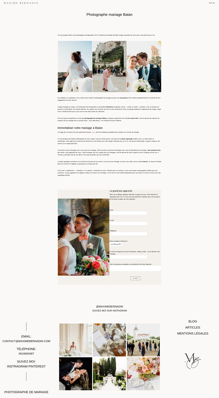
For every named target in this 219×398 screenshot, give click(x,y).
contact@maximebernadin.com (26, 341)
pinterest (37, 366)
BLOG (192, 321)
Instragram (17, 366)
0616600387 (26, 353)
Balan (94, 132)
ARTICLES (192, 327)
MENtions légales (192, 333)
